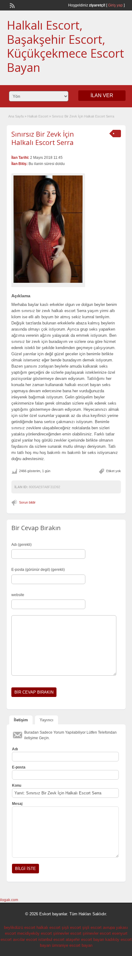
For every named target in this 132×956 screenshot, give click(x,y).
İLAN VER (102, 95)
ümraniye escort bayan (72, 945)
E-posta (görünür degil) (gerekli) (38, 569)
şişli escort (71, 927)
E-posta (18, 767)
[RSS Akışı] (11, 4)
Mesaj (17, 803)
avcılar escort (25, 939)
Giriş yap (115, 5)
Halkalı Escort (37, 116)
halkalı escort (48, 927)
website (17, 595)
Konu (16, 785)
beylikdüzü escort (19, 927)
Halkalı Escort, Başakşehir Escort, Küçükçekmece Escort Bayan (65, 46)
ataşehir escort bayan (85, 939)
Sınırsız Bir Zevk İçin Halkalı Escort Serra (42, 137)
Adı (15, 749)
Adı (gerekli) (21, 544)
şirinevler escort (67, 933)
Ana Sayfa (16, 116)
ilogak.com (9, 900)
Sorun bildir (27, 502)
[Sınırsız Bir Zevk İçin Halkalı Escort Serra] (48, 229)
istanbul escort (51, 939)
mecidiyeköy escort (34, 933)
